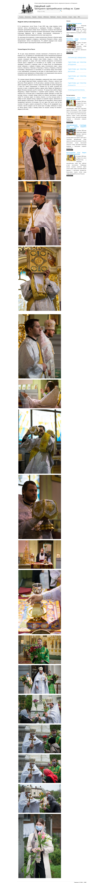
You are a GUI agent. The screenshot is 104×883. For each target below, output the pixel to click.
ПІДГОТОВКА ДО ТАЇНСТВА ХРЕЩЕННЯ (77, 63)
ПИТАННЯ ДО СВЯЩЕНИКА (77, 57)
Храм (75, 16)
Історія (70, 16)
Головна (21, 16)
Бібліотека (46, 16)
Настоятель (28, 16)
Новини (40, 16)
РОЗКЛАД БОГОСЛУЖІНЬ (76, 90)
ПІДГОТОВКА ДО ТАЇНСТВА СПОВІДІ (77, 77)
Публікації (52, 16)
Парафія (34, 16)
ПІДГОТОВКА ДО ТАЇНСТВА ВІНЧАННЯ (77, 70)
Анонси (59, 16)
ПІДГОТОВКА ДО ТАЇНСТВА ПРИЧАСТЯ (77, 84)
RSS (79, 16)
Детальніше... (69, 36)
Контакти (64, 16)
